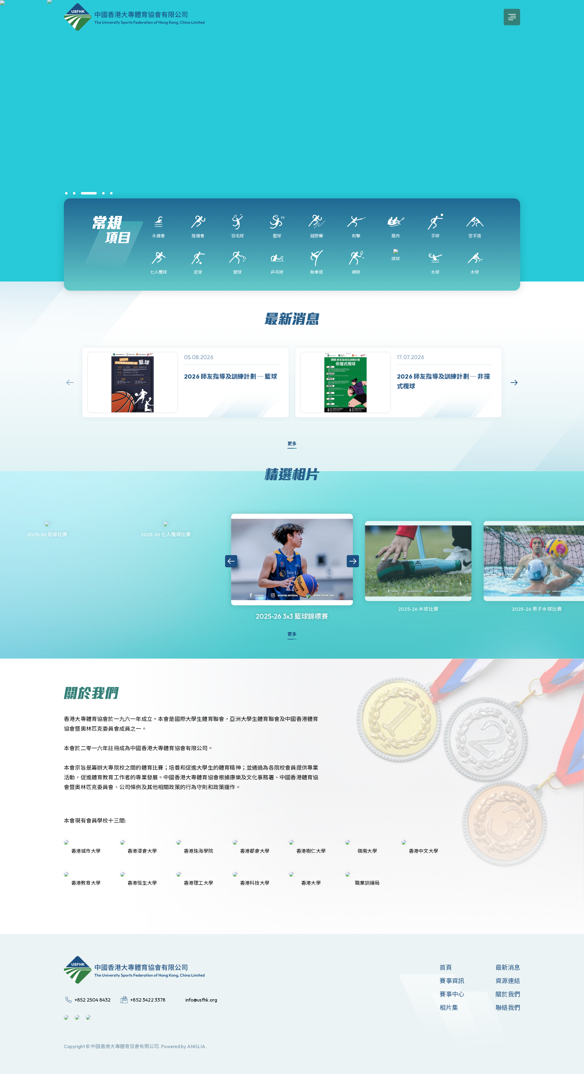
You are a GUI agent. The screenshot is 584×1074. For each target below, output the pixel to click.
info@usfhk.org (201, 1000)
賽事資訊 (452, 981)
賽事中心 (452, 994)
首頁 (446, 967)
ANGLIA (196, 1046)
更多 (292, 443)
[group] (185, 382)
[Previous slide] (70, 382)
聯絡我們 (507, 1007)
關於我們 (507, 994)
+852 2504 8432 (92, 1000)
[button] (66, 193)
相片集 (449, 1007)
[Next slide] (514, 382)
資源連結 (507, 981)
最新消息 (507, 967)
